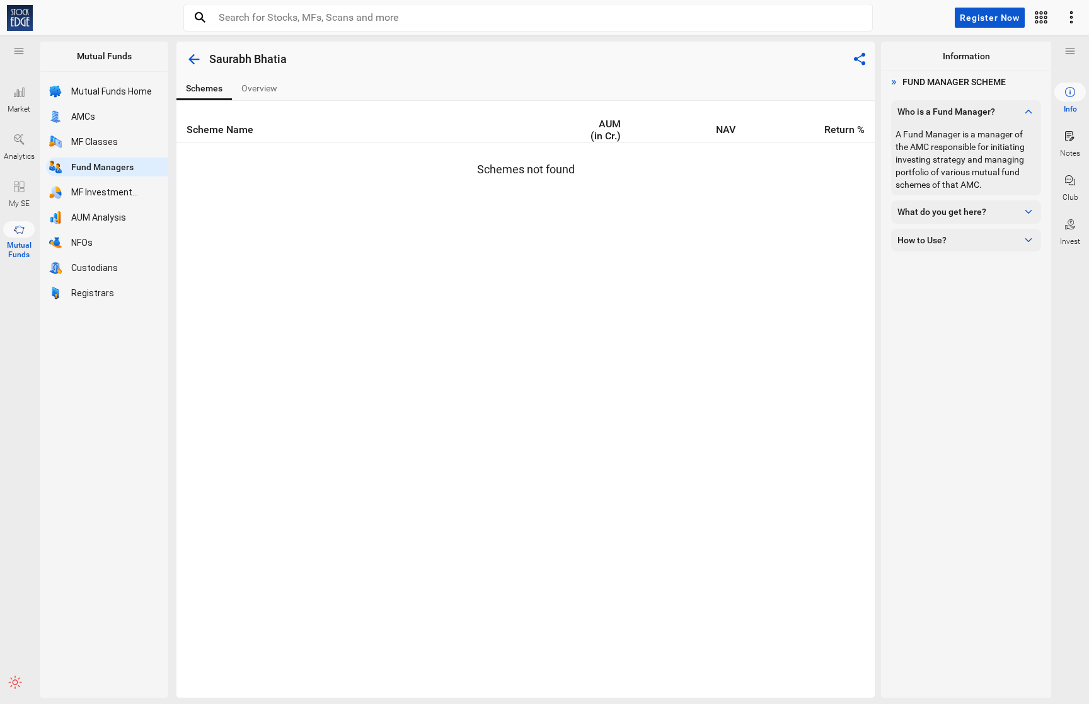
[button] (19, 51)
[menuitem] (1070, 98)
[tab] (204, 88)
